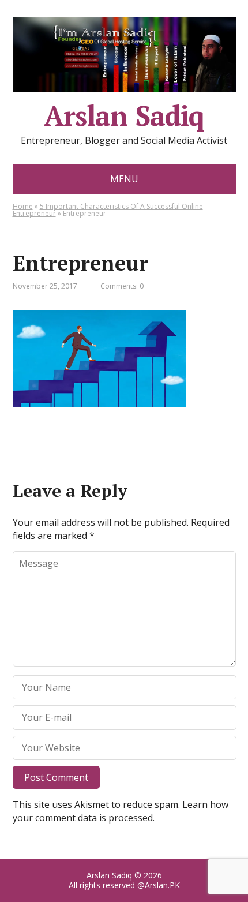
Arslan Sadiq (109, 875)
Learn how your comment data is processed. (120, 811)
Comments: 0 (122, 286)
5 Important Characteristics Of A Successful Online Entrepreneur (108, 209)
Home (23, 206)
